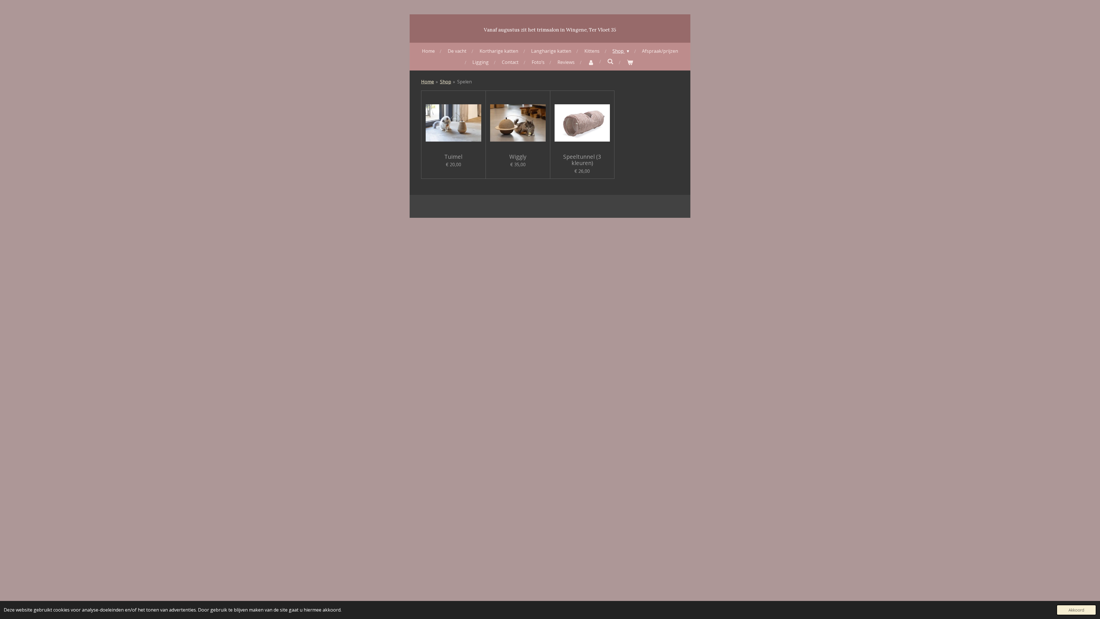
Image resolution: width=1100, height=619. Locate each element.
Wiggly (518, 157)
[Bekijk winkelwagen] (630, 62)
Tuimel (453, 157)
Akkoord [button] (1076, 610)
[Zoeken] (610, 61)
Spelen (464, 82)
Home (427, 82)
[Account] (591, 62)
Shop (445, 82)
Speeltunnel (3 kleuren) (582, 160)
